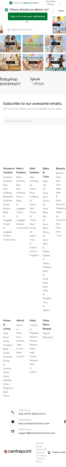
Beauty (6, 208)
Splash (46, 333)
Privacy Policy (40, 460)
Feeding (47, 267)
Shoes (6, 204)
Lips (58, 180)
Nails (58, 188)
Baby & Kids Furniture (7, 352)
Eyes (58, 177)
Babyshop (48, 337)
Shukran (34, 360)
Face (58, 184)
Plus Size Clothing (7, 189)
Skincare (60, 204)
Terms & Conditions (41, 454)
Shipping (34, 333)
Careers (20, 340)
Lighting (7, 380)
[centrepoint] (17, 452)
